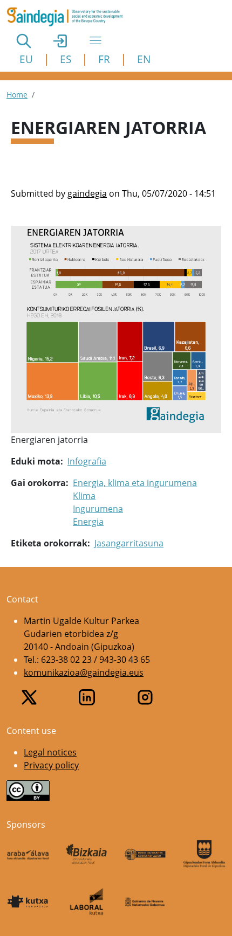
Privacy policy (51, 765)
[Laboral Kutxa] (86, 901)
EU (26, 59)
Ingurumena (98, 509)
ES (65, 59)
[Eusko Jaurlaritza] (145, 854)
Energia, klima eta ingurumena (135, 483)
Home (17, 94)
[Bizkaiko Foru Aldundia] (86, 854)
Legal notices (50, 752)
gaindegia (87, 193)
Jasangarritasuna (128, 543)
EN (144, 59)
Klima (84, 496)
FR (104, 59)
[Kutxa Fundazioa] (27, 901)
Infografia (86, 461)
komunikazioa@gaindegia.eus (84, 672)
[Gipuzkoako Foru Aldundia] (204, 854)
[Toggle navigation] (95, 40)
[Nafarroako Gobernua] (145, 902)
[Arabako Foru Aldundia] (27, 854)
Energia (88, 522)
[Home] (69, 16)
